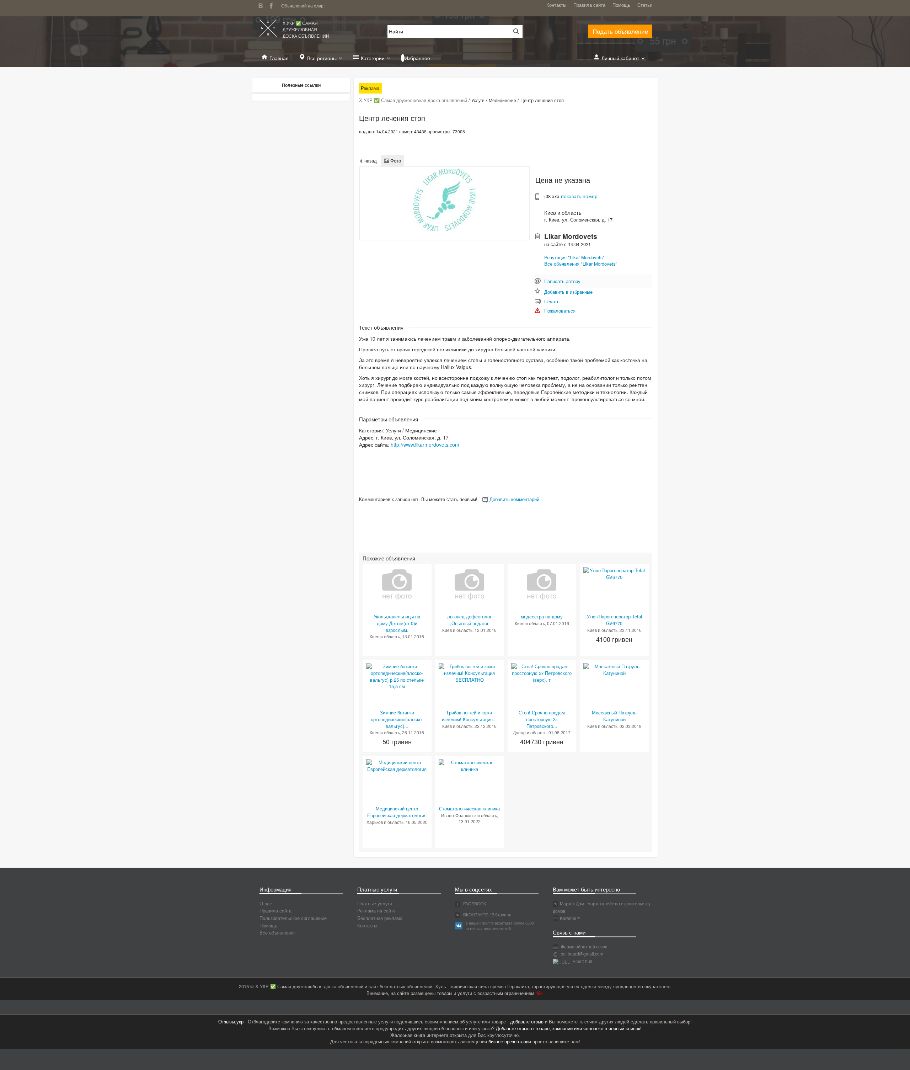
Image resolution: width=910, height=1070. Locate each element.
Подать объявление (620, 31)
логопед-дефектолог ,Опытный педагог (469, 620)
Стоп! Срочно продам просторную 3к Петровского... (542, 719)
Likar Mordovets (570, 236)
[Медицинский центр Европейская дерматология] (397, 765)
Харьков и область (384, 822)
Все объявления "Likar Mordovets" (580, 263)
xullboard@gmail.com (582, 954)
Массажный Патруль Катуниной (614, 716)
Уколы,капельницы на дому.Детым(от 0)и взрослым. (397, 623)
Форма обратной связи (583, 946)
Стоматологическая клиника (469, 808)
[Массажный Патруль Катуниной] (614, 669)
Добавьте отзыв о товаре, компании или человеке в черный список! (569, 1028)
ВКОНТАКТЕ (475, 914)
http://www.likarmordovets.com (425, 444)
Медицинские (502, 100)
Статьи (644, 4)
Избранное (417, 58)
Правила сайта (589, 4)
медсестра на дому (542, 616)
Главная (279, 58)
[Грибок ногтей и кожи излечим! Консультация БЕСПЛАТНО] (469, 672)
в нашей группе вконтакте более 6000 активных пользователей (500, 925)
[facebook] (273, 4)
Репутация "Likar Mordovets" (574, 257)
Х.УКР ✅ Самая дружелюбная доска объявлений (306, 29)
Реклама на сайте (376, 910)
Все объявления (277, 932)
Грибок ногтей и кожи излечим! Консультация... (469, 716)
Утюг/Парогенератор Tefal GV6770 (614, 620)
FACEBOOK (474, 903)
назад (370, 160)
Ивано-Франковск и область (469, 815)
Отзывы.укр (230, 1021)
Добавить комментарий (513, 499)
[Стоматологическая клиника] (469, 765)
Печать (552, 301)
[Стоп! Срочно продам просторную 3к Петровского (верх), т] (542, 672)
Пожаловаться (560, 310)
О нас (265, 903)
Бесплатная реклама (379, 918)
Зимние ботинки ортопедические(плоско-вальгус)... (397, 719)
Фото (395, 160)
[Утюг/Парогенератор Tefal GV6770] (614, 573)
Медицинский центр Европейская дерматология (397, 812)
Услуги (478, 100)
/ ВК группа (500, 914)
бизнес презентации (509, 1041)
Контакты (556, 4)
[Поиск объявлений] (513, 31)
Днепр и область (529, 732)
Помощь (621, 4)
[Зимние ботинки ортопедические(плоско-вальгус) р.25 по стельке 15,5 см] (397, 675)
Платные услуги (374, 903)
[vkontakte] (262, 4)
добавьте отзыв (527, 1021)
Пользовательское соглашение (293, 918)
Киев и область (563, 212)
